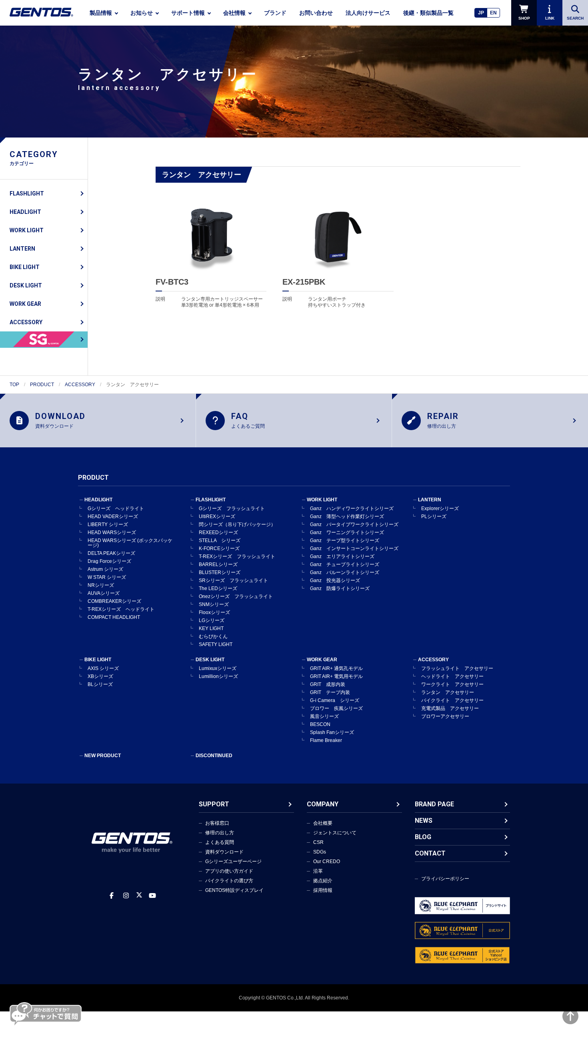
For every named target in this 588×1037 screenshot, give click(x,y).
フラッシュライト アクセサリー (457, 668)
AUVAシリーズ (104, 593)
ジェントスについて (334, 833)
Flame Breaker (326, 740)
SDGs (319, 852)
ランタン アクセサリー (447, 692)
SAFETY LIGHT (215, 644)
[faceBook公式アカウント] (112, 895)
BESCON (320, 724)
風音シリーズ (324, 716)
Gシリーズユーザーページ (233, 861)
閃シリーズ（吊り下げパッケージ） (237, 524)
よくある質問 (219, 842)
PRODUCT (42, 384)
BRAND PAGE (434, 804)
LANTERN (22, 248)
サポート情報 (188, 13)
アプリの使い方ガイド (229, 871)
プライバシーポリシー (445, 878)
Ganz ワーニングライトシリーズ (347, 532)
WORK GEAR (25, 304)
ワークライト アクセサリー (452, 684)
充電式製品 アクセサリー (450, 708)
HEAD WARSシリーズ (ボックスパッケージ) (130, 543)
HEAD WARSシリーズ (112, 532)
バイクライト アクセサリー (452, 700)
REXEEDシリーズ (218, 532)
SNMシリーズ (214, 604)
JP (481, 13)
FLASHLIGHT (27, 193)
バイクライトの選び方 (229, 880)
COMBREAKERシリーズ (114, 601)
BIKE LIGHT (25, 267)
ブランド (275, 13)
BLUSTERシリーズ (219, 572)
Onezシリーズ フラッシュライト (236, 596)
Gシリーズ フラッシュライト (232, 508)
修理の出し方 (219, 833)
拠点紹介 (322, 880)
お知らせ (141, 13)
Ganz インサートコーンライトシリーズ (354, 548)
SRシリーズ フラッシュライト (233, 580)
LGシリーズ (211, 620)
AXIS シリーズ (103, 668)
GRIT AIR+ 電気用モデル (336, 676)
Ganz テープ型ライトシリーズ (344, 540)
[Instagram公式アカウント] (126, 895)
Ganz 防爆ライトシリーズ (340, 588)
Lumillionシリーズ (218, 676)
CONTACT (430, 853)
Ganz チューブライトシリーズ (344, 564)
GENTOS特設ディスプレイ (234, 890)
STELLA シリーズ (219, 540)
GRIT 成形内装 (327, 684)
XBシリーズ (100, 676)
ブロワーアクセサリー (445, 716)
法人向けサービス (368, 13)
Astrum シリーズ (105, 569)
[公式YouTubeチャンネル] (152, 895)
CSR (318, 842)
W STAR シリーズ (107, 577)
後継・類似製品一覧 (428, 13)
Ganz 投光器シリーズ (335, 580)
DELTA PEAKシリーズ (111, 553)
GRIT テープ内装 (330, 692)
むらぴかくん (213, 636)
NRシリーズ (101, 585)
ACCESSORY (26, 322)
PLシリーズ (433, 516)
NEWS (423, 820)
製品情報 (101, 13)
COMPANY (322, 804)
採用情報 (322, 890)
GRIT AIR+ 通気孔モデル (336, 668)
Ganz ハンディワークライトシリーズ (352, 508)
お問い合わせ (316, 13)
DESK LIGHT (26, 285)
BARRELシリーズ (218, 564)
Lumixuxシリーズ (217, 668)
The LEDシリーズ (218, 588)
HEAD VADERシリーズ (113, 516)
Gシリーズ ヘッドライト (116, 508)
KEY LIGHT (211, 628)
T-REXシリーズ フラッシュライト (237, 556)
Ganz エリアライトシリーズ (342, 556)
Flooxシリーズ (214, 612)
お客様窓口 (217, 823)
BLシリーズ (100, 684)
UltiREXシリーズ (217, 516)
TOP (14, 384)
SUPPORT (214, 804)
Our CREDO (326, 861)
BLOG (423, 837)
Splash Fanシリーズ (332, 732)
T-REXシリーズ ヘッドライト (121, 609)
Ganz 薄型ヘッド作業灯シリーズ (347, 516)
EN (493, 13)
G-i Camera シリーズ (334, 700)
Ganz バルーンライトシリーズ (344, 572)
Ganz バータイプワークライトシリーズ (354, 524)
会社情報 (234, 13)
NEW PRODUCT (102, 755)
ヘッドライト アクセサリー (452, 676)
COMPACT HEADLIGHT (114, 617)
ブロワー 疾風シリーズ (336, 708)
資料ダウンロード (224, 852)
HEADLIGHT (25, 212)
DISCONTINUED (214, 755)
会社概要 (322, 823)
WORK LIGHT (27, 230)
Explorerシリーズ (440, 508)
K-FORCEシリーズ (219, 548)
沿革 (318, 871)
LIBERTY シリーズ (108, 524)
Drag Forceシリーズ (109, 561)
